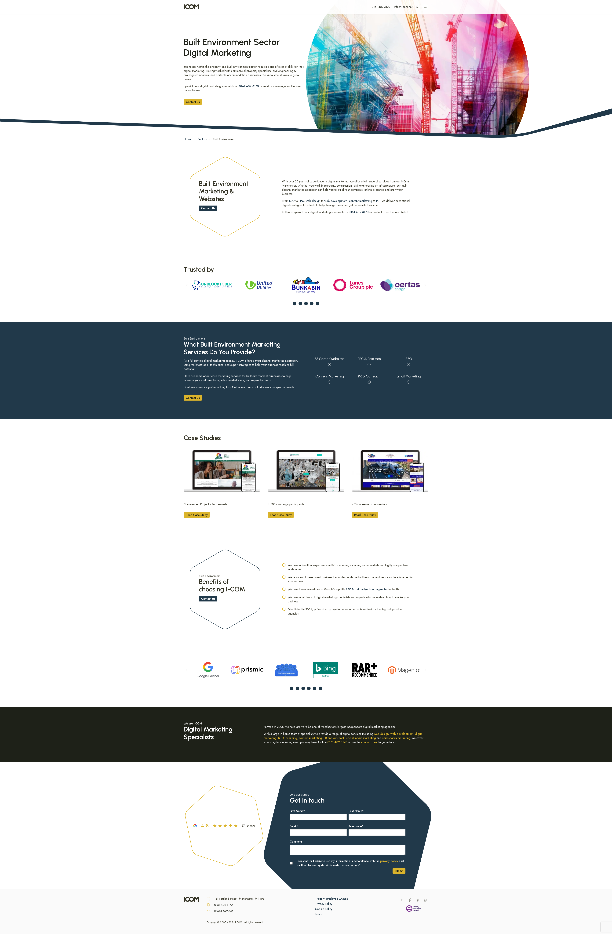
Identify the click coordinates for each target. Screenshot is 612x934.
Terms (319, 914)
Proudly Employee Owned (331, 899)
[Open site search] (417, 7)
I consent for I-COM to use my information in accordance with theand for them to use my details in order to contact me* (350, 863)
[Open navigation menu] (425, 7)
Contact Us (193, 102)
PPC (301, 201)
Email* (294, 826)
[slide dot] (295, 304)
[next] (425, 285)
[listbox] (306, 285)
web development (335, 201)
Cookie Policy (323, 909)
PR (377, 201)
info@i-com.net (403, 7)
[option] (212, 285)
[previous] (187, 285)
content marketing (360, 201)
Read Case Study (197, 515)
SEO (292, 201)
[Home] (191, 6)
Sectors (202, 139)
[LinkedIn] (425, 900)
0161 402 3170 (381, 7)
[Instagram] (417, 900)
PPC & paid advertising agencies (367, 589)
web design (313, 201)
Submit (399, 871)
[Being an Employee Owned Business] (413, 909)
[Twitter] (402, 900)
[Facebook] (409, 900)
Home (187, 139)
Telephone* (356, 826)
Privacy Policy (323, 904)
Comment (296, 842)
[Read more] (222, 470)
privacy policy (389, 861)
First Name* (297, 811)
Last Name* (356, 811)
